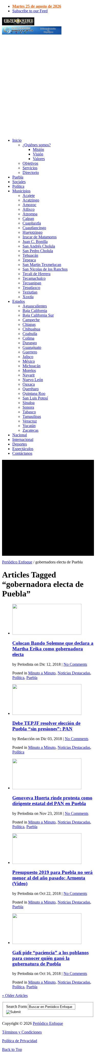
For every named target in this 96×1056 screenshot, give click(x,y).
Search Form (16, 1006)
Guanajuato (32, 347)
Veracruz (30, 421)
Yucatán (29, 426)
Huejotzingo (32, 232)
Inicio (17, 140)
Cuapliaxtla (32, 223)
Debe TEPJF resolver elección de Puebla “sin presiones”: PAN (46, 725)
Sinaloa (29, 403)
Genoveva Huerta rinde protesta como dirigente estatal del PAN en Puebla (52, 800)
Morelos (29, 370)
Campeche (31, 320)
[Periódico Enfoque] (18, 24)
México (29, 361)
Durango (30, 343)
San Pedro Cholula (38, 251)
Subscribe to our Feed (30, 11)
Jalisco (28, 356)
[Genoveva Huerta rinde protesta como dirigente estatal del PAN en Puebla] (46, 788)
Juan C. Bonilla (35, 241)
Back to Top (12, 1049)
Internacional (22, 439)
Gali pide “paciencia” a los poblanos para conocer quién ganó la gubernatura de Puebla (50, 958)
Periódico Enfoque (17, 562)
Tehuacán (30, 255)
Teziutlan (30, 292)
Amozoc (29, 205)
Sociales (19, 182)
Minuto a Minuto (42, 673)
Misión (38, 149)
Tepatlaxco (31, 287)
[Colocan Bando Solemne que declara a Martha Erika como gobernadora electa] (46, 633)
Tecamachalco (34, 278)
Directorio (31, 172)
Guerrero (30, 352)
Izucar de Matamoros (40, 237)
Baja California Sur (38, 315)
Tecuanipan (32, 283)
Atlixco (29, 209)
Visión (38, 154)
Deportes (19, 444)
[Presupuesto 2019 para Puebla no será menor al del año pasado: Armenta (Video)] (46, 862)
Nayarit (29, 375)
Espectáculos (22, 449)
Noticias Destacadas (74, 673)
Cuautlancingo (34, 228)
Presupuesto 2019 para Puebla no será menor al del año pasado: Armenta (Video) (52, 878)
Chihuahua (31, 329)
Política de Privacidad (19, 1041)
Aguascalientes (35, 306)
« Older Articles (15, 995)
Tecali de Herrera (36, 274)
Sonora (28, 407)
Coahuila (30, 333)
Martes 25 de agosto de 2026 (36, 6)
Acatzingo (31, 200)
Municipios (21, 191)
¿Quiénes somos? (37, 145)
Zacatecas (30, 430)
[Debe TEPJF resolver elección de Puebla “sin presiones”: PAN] (46, 713)
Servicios (30, 168)
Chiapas (29, 324)
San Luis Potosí (35, 398)
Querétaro (31, 389)
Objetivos (30, 163)
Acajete (29, 195)
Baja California (35, 310)
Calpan (28, 218)
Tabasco (29, 412)
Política (18, 186)
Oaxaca (29, 384)
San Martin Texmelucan (42, 264)
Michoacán (31, 366)
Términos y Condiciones (22, 1032)
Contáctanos (22, 453)
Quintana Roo (34, 393)
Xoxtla (28, 297)
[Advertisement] (48, 86)
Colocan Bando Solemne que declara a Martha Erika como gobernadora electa (52, 648)
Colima (28, 338)
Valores (39, 159)
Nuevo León (33, 379)
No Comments (75, 664)
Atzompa (30, 214)
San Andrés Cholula (39, 246)
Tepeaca (29, 260)
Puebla (17, 177)
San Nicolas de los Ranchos (45, 269)
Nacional (19, 435)
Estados (18, 301)
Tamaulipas (32, 416)
